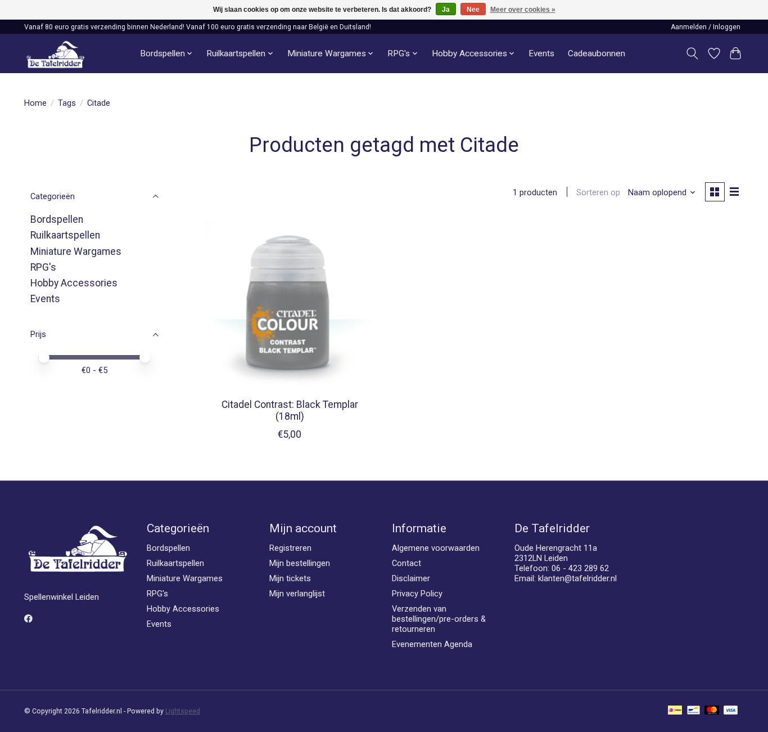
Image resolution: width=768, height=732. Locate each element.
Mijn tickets (290, 578)
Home (35, 103)
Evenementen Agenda (432, 644)
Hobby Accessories (74, 283)
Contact (406, 563)
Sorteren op (598, 192)
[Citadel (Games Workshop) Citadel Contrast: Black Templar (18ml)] (289, 304)
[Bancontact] (693, 711)
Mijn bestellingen (299, 563)
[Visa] (731, 711)
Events (541, 53)
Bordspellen (56, 219)
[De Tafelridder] (55, 53)
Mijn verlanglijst (297, 594)
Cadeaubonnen (596, 53)
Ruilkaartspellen (65, 235)
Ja (446, 10)
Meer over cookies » (522, 10)
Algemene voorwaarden (436, 548)
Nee (473, 10)
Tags (67, 103)
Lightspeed (182, 711)
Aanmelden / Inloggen (705, 27)
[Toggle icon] (692, 53)
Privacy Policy (417, 594)
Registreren (290, 548)
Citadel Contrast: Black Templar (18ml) (290, 410)
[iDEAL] (675, 711)
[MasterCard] (711, 711)
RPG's (43, 267)
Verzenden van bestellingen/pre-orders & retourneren (439, 619)
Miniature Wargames (75, 251)
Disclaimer (411, 578)
